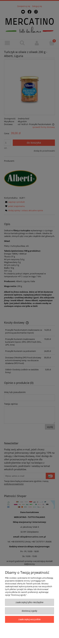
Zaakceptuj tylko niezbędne (29, 602)
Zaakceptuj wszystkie (29, 619)
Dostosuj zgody (29, 610)
